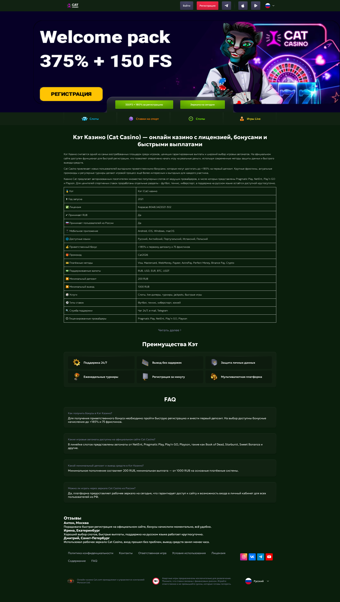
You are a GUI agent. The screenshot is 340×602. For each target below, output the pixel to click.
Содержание (77, 561)
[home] (73, 5)
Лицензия (218, 553)
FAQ (94, 561)
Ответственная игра (152, 553)
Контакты (126, 553)
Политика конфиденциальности (90, 553)
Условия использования (189, 553)
